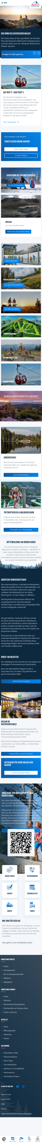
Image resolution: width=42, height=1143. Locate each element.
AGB (3, 1104)
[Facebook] (17, 1086)
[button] (2, 3)
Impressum (5, 1099)
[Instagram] (23, 1086)
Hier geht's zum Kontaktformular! (17, 942)
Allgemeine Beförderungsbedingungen (16, 1114)
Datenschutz (6, 1094)
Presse (3, 1109)
